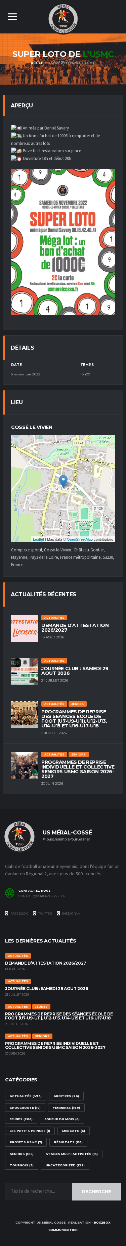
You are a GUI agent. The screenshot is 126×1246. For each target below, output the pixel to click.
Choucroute (25, 1107)
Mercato (73, 1131)
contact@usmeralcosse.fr (41, 896)
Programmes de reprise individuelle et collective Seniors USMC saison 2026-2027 (77, 769)
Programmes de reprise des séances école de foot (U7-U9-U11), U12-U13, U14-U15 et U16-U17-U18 (74, 719)
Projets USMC (26, 1142)
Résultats (68, 1142)
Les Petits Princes (30, 1131)
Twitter (45, 913)
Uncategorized (65, 1165)
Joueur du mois (62, 1119)
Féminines (66, 1107)
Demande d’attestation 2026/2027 (75, 627)
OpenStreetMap (80, 539)
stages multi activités (72, 1154)
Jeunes (21, 1119)
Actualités (26, 1096)
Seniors (22, 1154)
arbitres (66, 1096)
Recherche (96, 1191)
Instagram (71, 913)
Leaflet (38, 539)
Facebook (19, 913)
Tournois (22, 1165)
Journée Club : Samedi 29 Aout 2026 (75, 670)
